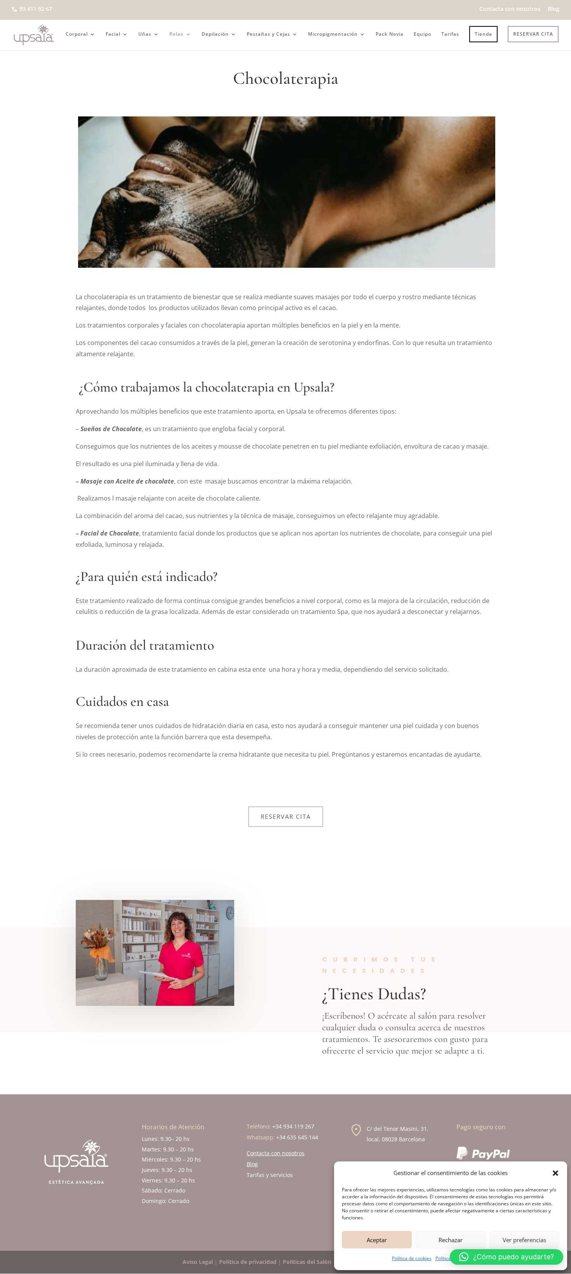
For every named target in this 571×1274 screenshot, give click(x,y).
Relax (176, 34)
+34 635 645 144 (297, 1137)
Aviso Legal (198, 1261)
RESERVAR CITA (533, 34)
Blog (553, 9)
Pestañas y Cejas (268, 34)
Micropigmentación (333, 34)
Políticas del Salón (307, 1261)
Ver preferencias (524, 1240)
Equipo (422, 34)
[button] (555, 1173)
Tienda (483, 34)
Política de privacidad (248, 1261)
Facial (113, 34)
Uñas (144, 34)
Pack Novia (390, 34)
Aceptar (377, 1240)
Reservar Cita (286, 816)
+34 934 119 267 (293, 1126)
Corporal (77, 34)
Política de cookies (412, 1258)
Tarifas (450, 34)
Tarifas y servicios (270, 1175)
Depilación (215, 34)
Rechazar (451, 1240)
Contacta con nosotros (509, 9)
